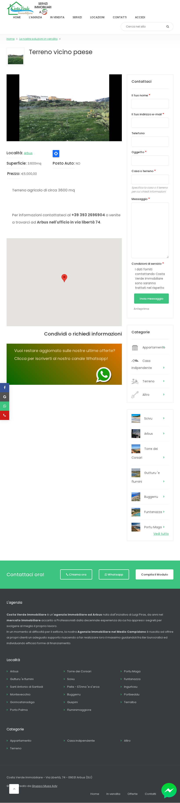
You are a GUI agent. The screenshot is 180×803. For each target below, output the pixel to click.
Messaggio (139, 199)
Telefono (138, 133)
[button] (64, 107)
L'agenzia (35, 17)
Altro (145, 394)
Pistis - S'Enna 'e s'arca (83, 687)
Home (17, 17)
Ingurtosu (130, 687)
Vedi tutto (161, 534)
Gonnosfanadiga (22, 702)
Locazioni (97, 17)
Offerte (133, 794)
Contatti (120, 17)
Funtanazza (153, 512)
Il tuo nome (139, 95)
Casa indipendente (141, 364)
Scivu (148, 418)
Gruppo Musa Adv (44, 786)
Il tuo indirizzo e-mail (146, 114)
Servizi (77, 17)
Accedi (140, 17)
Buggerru (151, 497)
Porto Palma (19, 710)
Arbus (28, 153)
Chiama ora (77, 574)
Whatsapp (115, 574)
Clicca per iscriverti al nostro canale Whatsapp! (61, 358)
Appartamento (153, 347)
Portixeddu (131, 694)
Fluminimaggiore (79, 710)
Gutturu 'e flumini (145, 477)
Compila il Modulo (154, 574)
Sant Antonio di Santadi (26, 687)
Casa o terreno (142, 171)
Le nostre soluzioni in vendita (38, 39)
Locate (56, 153)
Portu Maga (153, 527)
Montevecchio (20, 694)
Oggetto (137, 152)
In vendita (57, 17)
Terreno (148, 381)
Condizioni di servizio (146, 264)
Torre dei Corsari (144, 453)
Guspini (72, 702)
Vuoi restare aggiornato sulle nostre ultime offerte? (64, 350)
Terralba (130, 702)
